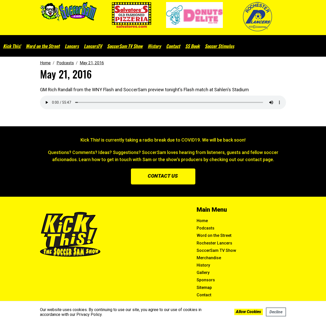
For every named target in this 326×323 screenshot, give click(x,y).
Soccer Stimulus (219, 46)
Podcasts (205, 228)
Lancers (72, 46)
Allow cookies (248, 311)
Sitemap (204, 287)
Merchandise (209, 257)
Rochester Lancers (214, 243)
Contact (173, 46)
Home (202, 220)
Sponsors (206, 280)
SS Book (192, 46)
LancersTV (93, 46)
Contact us (163, 176)
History (154, 46)
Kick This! (12, 46)
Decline (275, 312)
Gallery (203, 272)
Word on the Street (43, 46)
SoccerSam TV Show (125, 46)
